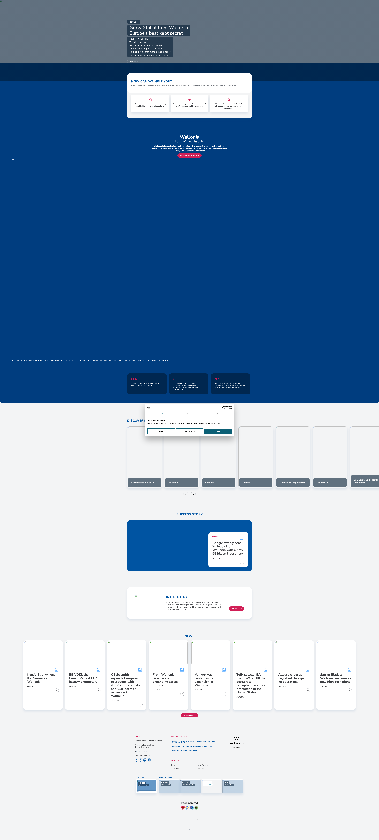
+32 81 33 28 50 (141, 751)
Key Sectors (175, 768)
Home (173, 765)
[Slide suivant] (193, 494)
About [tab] (219, 414)
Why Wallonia (203, 765)
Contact (201, 768)
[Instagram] (149, 760)
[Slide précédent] (185, 494)
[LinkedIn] (144, 760)
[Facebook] (136, 760)
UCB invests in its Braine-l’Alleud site (185, 750)
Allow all (218, 431)
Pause (132, 61)
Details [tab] (189, 414)
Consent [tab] (160, 414)
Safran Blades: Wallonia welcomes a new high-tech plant (192, 746)
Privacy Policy (186, 819)
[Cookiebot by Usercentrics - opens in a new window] (223, 407)
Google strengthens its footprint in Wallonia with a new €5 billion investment (193, 741)
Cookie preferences (199, 819)
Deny (161, 431)
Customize (188, 431)
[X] (140, 760)
